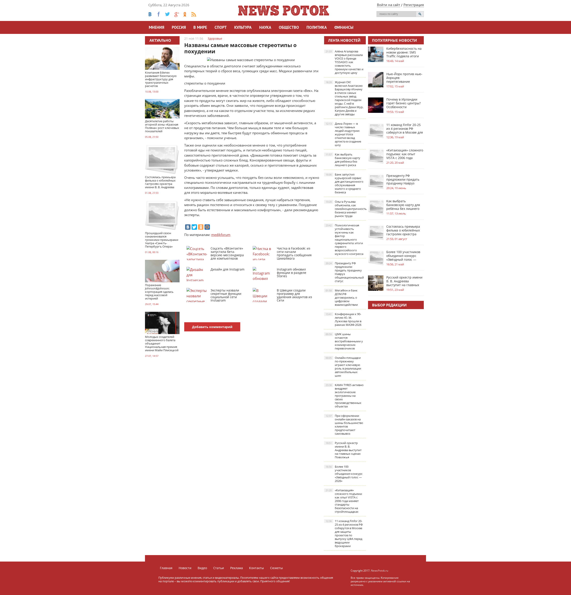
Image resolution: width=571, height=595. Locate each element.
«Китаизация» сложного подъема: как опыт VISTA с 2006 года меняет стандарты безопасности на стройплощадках (344, 501)
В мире (200, 27)
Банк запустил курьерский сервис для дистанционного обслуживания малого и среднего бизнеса (344, 183)
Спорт (221, 27)
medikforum (220, 234)
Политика (316, 27)
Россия (179, 27)
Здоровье (215, 38)
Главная (166, 568)
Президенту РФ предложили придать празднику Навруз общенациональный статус (345, 272)
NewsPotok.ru (379, 570)
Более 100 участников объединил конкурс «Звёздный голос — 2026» (344, 474)
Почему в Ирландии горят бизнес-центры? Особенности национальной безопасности (403, 103)
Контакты (256, 568)
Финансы (343, 27)
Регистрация (413, 4)
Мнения (156, 27)
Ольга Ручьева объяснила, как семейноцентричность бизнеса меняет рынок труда (346, 209)
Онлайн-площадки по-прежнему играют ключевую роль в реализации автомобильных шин (343, 367)
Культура (243, 27)
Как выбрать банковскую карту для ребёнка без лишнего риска (343, 159)
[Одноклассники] (200, 227)
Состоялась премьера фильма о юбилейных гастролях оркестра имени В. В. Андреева (403, 230)
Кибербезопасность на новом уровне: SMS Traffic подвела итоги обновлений (404, 52)
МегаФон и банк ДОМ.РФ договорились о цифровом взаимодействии (342, 297)
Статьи (218, 568)
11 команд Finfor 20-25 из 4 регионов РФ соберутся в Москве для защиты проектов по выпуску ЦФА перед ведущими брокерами (344, 533)
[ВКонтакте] (187, 227)
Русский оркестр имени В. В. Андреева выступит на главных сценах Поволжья (344, 450)
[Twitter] (194, 227)
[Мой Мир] (207, 227)
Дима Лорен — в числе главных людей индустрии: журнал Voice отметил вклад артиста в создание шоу (343, 134)
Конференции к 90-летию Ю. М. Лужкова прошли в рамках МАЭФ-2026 (343, 319)
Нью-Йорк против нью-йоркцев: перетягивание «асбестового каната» (404, 77)
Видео (202, 568)
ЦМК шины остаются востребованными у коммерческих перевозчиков (344, 341)
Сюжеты (276, 568)
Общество (289, 27)
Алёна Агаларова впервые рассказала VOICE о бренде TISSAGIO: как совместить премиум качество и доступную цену (344, 62)
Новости (185, 568)
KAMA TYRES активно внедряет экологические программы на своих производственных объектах (345, 395)
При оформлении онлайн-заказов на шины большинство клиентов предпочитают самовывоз (344, 425)
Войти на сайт (388, 4)
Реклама (236, 568)
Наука (265, 27)
